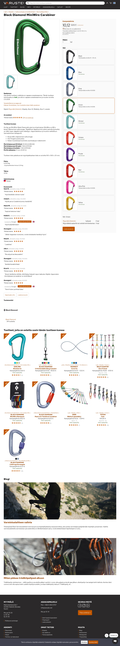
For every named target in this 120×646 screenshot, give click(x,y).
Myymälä (36, 7)
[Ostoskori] (111, 3)
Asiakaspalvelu (48, 7)
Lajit (6, 7)
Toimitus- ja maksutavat (12, 637)
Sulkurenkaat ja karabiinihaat (25, 12)
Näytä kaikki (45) (10, 295)
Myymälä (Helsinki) (69, 221)
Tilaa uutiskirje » (85, 613)
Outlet (60, 7)
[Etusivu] (14, 3)
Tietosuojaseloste (47, 635)
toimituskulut (80, 25)
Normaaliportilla (43, 12)
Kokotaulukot (83, 632)
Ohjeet (7, 635)
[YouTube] (88, 606)
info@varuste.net (46, 608)
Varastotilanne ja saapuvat (12, 103)
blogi (22, 7)
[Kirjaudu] (107, 3)
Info (29, 7)
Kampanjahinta (68, 21)
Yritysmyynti (45, 620)
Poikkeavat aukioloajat (11, 621)
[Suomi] (114, 3)
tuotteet (14, 7)
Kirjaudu (44, 630)
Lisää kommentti (22, 295)
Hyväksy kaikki (93, 642)
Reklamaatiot (9, 632)
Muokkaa (84, 642)
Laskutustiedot (46, 622)
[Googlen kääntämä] (10, 222)
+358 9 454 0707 (50, 605)
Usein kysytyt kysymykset (49, 618)
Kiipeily (12, 12)
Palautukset (8, 630)
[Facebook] (79, 606)
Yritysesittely (83, 637)
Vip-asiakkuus (46, 632)
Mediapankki (83, 635)
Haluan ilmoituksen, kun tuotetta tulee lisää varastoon (22, 105)
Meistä (68, 7)
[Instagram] (84, 606)
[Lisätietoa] (63, 29)
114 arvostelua (28, 118)
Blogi (80, 630)
